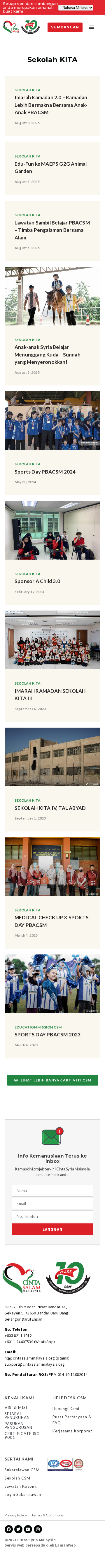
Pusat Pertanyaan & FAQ (71, 1420)
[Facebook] (9, 1529)
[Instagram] (38, 1529)
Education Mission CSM (38, 1027)
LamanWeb (65, 1545)
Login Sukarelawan (23, 1494)
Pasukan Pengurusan (18, 1425)
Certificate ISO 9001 (22, 1435)
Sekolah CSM (17, 1478)
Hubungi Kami (65, 1408)
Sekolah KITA (28, 90)
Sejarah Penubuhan (17, 1415)
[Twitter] (18, 1529)
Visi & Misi (16, 1407)
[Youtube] (28, 1529)
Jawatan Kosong (21, 1486)
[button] (91, 27)
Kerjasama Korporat (72, 1431)
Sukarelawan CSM (22, 1470)
